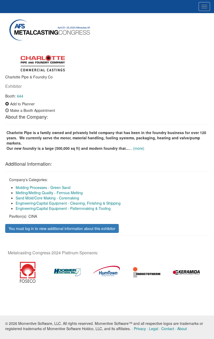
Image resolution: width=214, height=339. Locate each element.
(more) (138, 148)
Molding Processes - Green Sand (43, 187)
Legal (153, 328)
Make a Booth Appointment (32, 110)
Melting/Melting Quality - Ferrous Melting (49, 192)
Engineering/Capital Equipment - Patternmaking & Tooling (63, 208)
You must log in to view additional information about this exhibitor (62, 228)
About (182, 328)
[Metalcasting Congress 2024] (53, 30)
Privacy (140, 328)
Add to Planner (22, 103)
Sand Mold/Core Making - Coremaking (47, 197)
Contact (167, 328)
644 (20, 96)
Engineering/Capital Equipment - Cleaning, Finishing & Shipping (68, 203)
